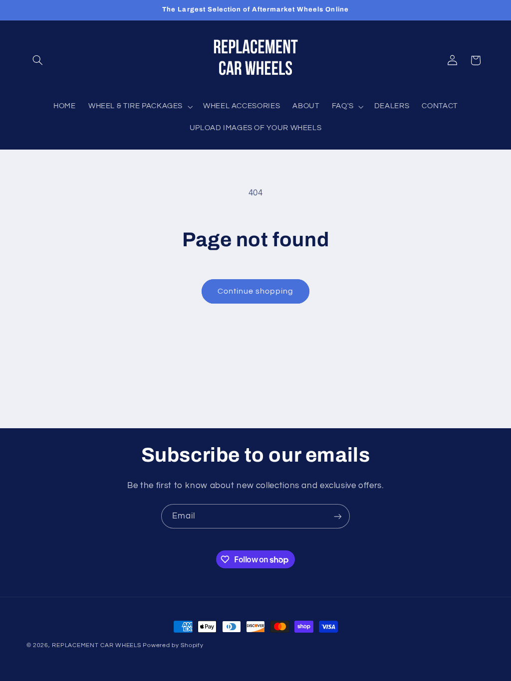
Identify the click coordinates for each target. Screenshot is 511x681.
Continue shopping (256, 291)
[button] (37, 60)
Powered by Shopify (173, 645)
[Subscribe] (337, 516)
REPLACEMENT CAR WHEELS (96, 645)
